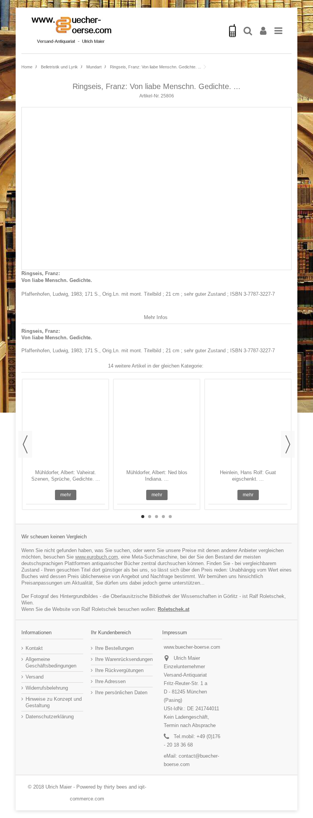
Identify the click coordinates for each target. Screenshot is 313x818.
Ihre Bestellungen (114, 648)
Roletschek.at (173, 609)
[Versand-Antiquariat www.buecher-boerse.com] (124, 30)
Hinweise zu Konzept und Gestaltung (54, 702)
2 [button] (149, 516)
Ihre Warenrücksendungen (124, 659)
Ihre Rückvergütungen (119, 670)
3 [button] (156, 516)
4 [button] (163, 516)
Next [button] (288, 444)
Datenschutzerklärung (50, 716)
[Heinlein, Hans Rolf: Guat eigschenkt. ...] (247, 425)
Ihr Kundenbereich (111, 632)
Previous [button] (25, 444)
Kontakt (34, 648)
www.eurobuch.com (96, 557)
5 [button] (170, 516)
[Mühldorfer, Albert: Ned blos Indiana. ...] (156, 425)
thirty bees (115, 787)
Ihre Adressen (110, 681)
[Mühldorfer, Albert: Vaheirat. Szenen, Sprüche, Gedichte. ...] (65, 425)
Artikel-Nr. (149, 96)
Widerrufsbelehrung (47, 688)
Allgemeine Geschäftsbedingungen (51, 662)
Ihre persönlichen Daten (121, 692)
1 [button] (142, 516)
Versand (35, 677)
